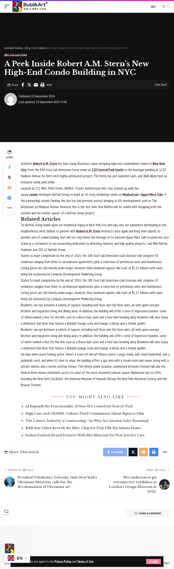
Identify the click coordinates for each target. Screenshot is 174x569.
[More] (49, 84)
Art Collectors (15, 54)
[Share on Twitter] (29, 84)
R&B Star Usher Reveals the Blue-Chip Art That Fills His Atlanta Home (83, 428)
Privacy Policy (63, 561)
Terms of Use (85, 561)
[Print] (42, 84)
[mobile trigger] (7, 6)
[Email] (36, 84)
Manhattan (130, 194)
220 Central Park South (107, 169)
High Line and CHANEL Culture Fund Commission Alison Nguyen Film (84, 413)
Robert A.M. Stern (45, 163)
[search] (146, 6)
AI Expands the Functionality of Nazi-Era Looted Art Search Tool (78, 406)
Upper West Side (152, 194)
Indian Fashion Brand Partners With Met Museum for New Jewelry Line (85, 435)
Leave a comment (150, 513)
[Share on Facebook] (23, 84)
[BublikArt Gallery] (29, 6)
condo (33, 194)
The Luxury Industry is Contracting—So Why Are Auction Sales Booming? (87, 421)
